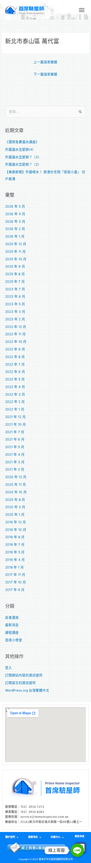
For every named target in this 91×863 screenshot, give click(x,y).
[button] (81, 9)
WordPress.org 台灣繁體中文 (27, 690)
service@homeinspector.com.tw (44, 817)
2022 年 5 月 (15, 379)
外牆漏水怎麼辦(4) (19, 149)
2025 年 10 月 (15, 259)
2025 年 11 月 (15, 251)
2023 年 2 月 (15, 319)
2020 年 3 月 (15, 507)
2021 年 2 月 (14, 469)
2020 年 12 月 (15, 477)
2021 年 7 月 (14, 432)
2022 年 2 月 (15, 402)
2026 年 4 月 (15, 214)
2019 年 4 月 (15, 560)
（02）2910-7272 (32, 807)
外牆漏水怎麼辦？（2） (23, 164)
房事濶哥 (12, 618)
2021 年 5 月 (14, 447)
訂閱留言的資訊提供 (20, 683)
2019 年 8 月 (15, 537)
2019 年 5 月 (15, 552)
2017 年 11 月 (15, 575)
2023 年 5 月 (15, 304)
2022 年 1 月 (14, 409)
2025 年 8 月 (15, 274)
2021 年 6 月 (15, 439)
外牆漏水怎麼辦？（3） (23, 157)
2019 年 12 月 (15, 522)
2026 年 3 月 (15, 221)
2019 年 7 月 (15, 545)
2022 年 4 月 (15, 387)
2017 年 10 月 (15, 582)
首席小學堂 (13, 640)
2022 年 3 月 (15, 394)
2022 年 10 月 (15, 342)
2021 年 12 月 (15, 417)
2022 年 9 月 (15, 349)
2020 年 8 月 (15, 500)
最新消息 (12, 625)
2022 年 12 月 (15, 327)
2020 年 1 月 (15, 514)
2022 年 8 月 (15, 357)
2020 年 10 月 (16, 492)
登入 (8, 668)
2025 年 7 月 (15, 282)
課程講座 (12, 632)
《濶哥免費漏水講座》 (22, 142)
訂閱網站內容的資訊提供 (23, 675)
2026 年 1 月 (15, 236)
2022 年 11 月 (15, 334)
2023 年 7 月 (15, 289)
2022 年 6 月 (15, 372)
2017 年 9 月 (15, 590)
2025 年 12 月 (15, 244)
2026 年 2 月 (15, 229)
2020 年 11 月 (15, 484)
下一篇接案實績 (45, 74)
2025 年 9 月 (15, 266)
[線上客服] (77, 850)
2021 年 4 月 (15, 454)
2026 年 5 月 (15, 206)
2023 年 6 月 (15, 296)
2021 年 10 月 (15, 424)
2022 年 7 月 (15, 364)
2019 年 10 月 (15, 530)
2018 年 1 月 (14, 567)
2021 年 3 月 (15, 462)
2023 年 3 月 (15, 312)
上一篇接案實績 (45, 62)
